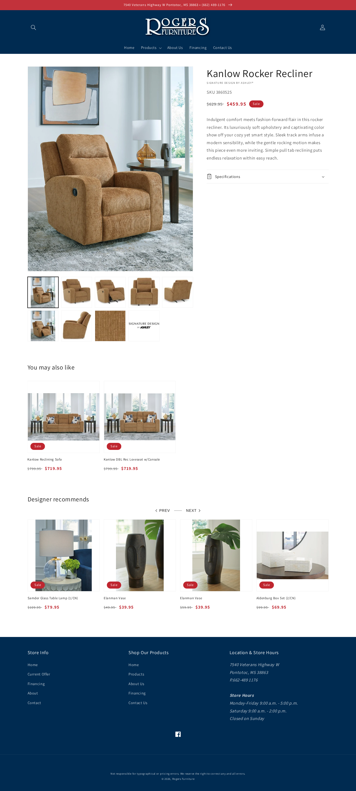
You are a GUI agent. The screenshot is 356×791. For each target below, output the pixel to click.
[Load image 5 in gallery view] (177, 292)
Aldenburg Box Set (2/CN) (276, 598)
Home (33, 664)
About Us (136, 683)
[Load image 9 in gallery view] (143, 325)
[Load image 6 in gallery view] (43, 325)
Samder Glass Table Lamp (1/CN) (53, 598)
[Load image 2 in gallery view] (76, 292)
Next (191, 511)
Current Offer (39, 674)
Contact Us (137, 702)
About (33, 693)
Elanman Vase (115, 598)
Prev (164, 511)
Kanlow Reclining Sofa (44, 459)
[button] (34, 27)
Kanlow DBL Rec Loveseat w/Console (132, 459)
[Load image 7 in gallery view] (76, 325)
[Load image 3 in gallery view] (110, 292)
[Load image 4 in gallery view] (143, 292)
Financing (36, 683)
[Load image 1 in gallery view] (43, 292)
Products (136, 674)
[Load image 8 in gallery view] (110, 325)
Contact (34, 702)
